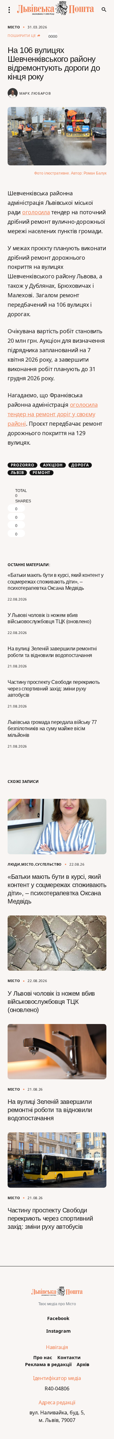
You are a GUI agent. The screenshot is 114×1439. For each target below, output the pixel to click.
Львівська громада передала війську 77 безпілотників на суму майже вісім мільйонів (52, 729)
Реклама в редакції (48, 1364)
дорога (80, 465)
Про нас (42, 1357)
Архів (83, 1364)
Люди (14, 864)
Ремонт (42, 472)
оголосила (36, 212)
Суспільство (48, 864)
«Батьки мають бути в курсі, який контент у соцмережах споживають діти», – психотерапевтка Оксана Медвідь (56, 581)
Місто (14, 27)
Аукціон (53, 465)
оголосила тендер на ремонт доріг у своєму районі (53, 414)
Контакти (69, 1357)
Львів (17, 472)
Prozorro (23, 465)
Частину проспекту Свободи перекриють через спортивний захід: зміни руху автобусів (53, 688)
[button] (11, 9)
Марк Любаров (35, 93)
